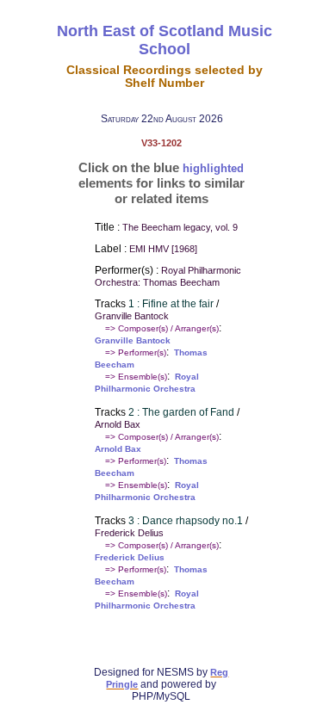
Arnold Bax (118, 449)
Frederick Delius (130, 557)
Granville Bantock (133, 340)
